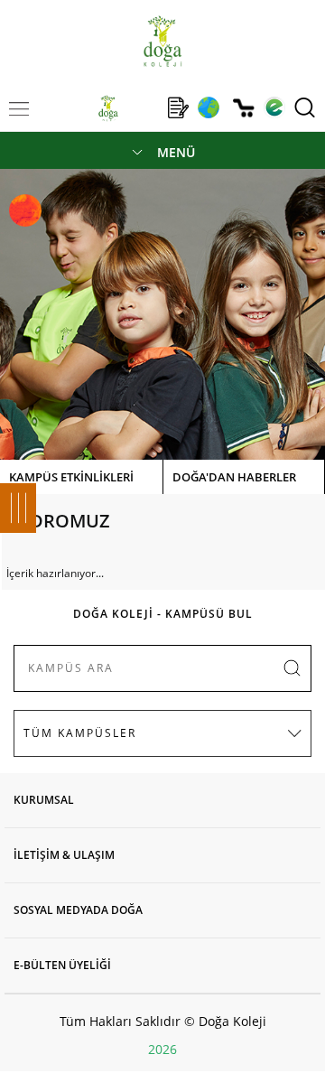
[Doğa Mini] (143, 107)
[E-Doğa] (274, 107)
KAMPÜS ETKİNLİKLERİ (71, 477)
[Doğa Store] (243, 108)
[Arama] (304, 107)
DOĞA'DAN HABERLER (234, 477)
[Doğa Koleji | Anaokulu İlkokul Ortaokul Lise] (162, 41)
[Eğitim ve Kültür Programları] (208, 107)
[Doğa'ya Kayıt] (178, 107)
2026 (162, 1049)
